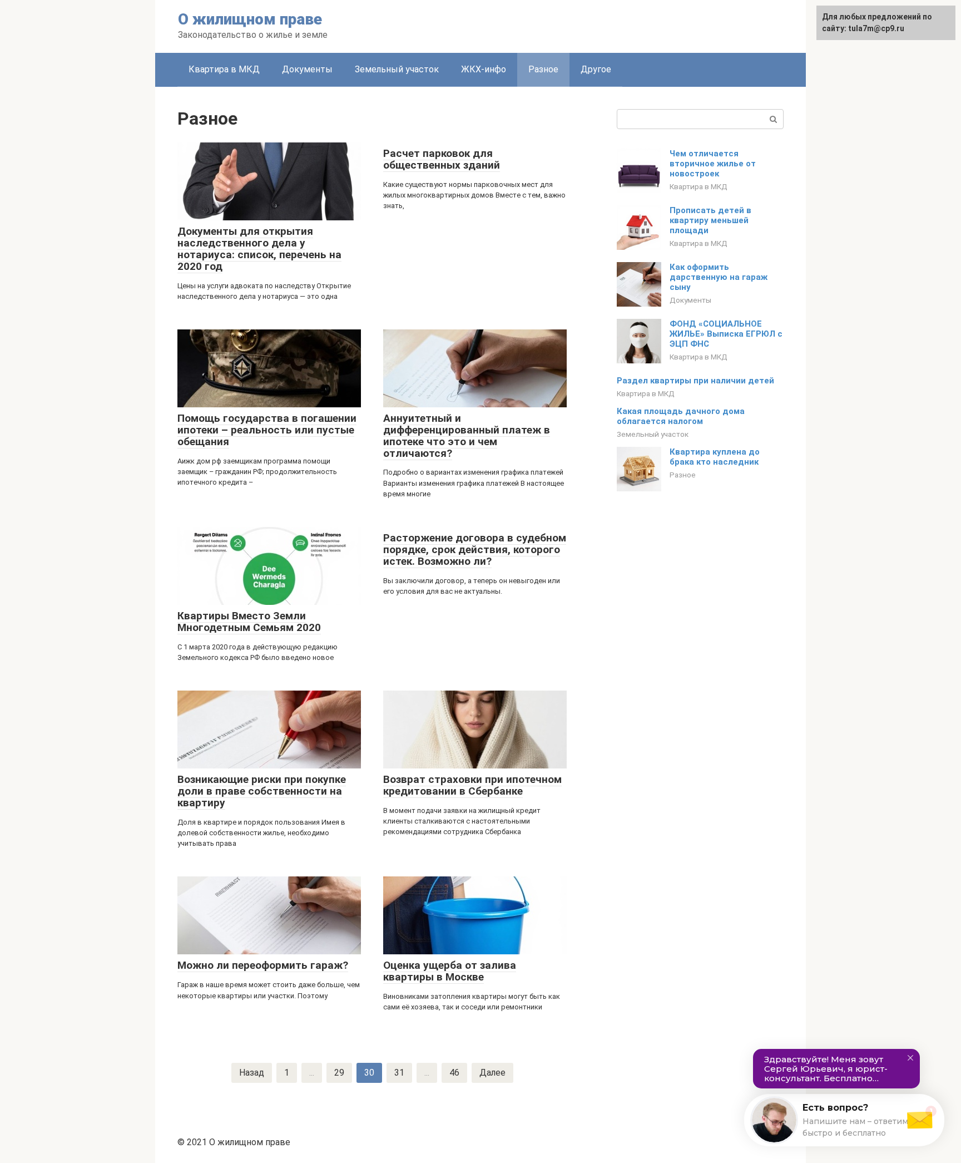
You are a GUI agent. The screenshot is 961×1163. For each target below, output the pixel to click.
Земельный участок (397, 69)
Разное (543, 69)
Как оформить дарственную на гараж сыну (718, 277)
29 (339, 1072)
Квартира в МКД (224, 69)
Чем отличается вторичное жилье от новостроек (713, 164)
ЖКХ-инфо (483, 69)
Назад (251, 1072)
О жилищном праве (250, 19)
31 (399, 1072)
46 (454, 1072)
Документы (307, 69)
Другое (596, 69)
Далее (492, 1072)
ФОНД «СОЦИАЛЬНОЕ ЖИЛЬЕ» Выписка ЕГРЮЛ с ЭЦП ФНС (726, 334)
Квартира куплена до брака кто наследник (715, 457)
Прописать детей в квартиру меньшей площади (710, 220)
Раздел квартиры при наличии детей (695, 381)
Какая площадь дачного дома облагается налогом (681, 416)
